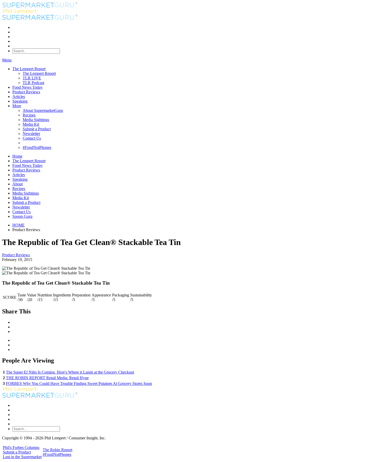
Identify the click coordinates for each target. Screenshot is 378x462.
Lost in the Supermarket (22, 457)
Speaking (20, 101)
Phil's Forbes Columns (21, 447)
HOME (18, 225)
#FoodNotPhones (37, 147)
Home (17, 156)
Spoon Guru (22, 216)
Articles (18, 96)
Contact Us (32, 138)
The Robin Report (57, 450)
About (17, 184)
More (16, 106)
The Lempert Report (29, 69)
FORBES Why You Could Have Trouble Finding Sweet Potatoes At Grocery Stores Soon (79, 383)
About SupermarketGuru (43, 110)
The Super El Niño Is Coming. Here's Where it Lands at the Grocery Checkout (70, 372)
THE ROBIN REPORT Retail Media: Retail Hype (47, 378)
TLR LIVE (32, 78)
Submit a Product (37, 129)
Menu (7, 60)
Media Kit (31, 124)
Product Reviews (26, 92)
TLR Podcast (33, 82)
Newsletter (31, 133)
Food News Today (27, 87)
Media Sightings (36, 119)
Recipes (29, 115)
